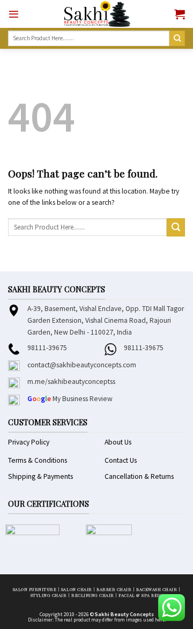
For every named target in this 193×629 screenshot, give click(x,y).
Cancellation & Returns (139, 476)
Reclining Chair (92, 595)
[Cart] (179, 14)
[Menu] (13, 14)
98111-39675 (47, 347)
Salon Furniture (35, 589)
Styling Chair (49, 595)
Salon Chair (76, 589)
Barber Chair (113, 589)
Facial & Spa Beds (140, 595)
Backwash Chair (156, 589)
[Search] (177, 38)
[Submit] (176, 227)
